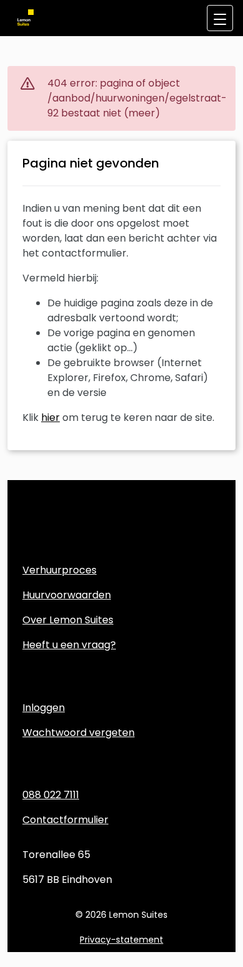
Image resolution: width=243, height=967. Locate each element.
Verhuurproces (59, 570)
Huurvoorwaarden (66, 595)
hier (50, 417)
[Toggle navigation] (220, 18)
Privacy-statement (121, 939)
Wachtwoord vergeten (78, 732)
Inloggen (43, 707)
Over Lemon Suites (67, 620)
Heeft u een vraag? (69, 645)
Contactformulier (65, 820)
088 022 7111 (50, 795)
